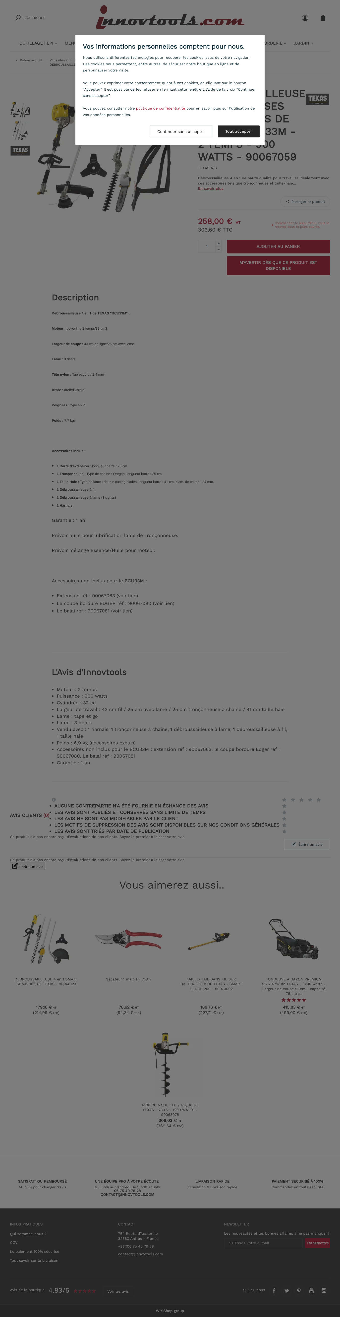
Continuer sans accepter (181, 131)
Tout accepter (238, 131)
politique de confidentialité (160, 108)
